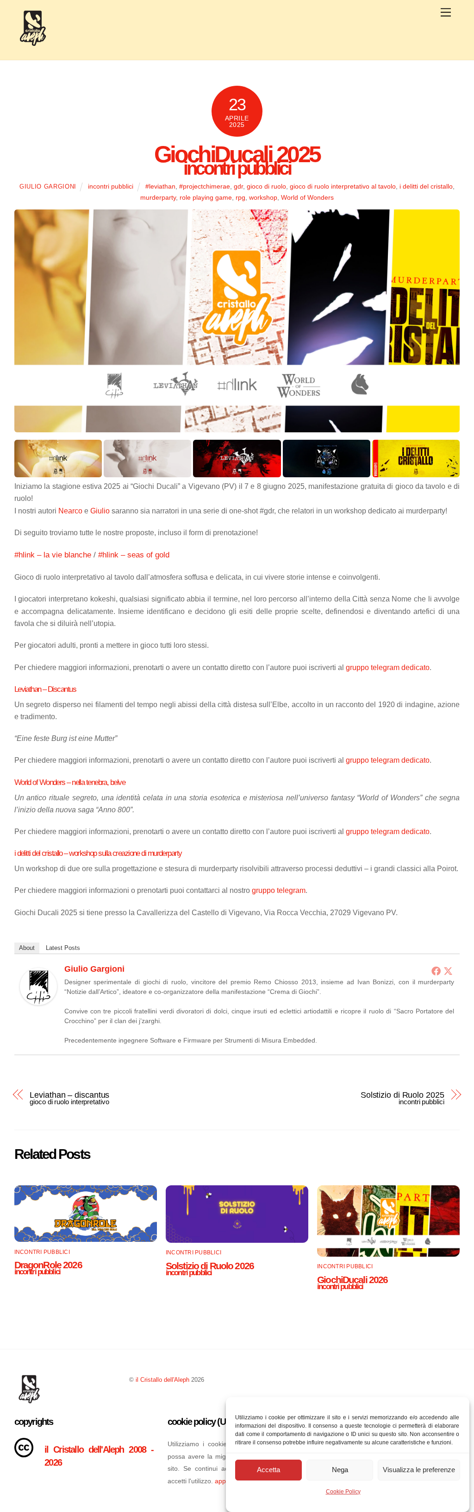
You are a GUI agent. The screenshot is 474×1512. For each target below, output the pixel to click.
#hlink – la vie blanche (52, 554)
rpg (240, 197)
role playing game (206, 197)
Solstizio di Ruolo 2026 (210, 1267)
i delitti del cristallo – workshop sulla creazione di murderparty (98, 853)
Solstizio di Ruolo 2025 (402, 1097)
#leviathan (160, 186)
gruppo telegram (279, 890)
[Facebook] (436, 970)
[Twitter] (448, 970)
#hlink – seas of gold (133, 554)
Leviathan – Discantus (45, 689)
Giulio (100, 511)
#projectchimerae (204, 186)
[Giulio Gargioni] (38, 1002)
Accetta (268, 1470)
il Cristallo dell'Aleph (162, 1379)
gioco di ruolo (266, 186)
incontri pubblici (110, 186)
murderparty (158, 197)
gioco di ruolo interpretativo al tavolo (343, 186)
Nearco (70, 511)
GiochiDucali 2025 (237, 156)
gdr (238, 186)
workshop (263, 197)
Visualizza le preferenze (419, 1470)
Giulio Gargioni (47, 186)
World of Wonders (307, 197)
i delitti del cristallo (426, 186)
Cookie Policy (343, 1491)
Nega (340, 1470)
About (27, 947)
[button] (58, 458)
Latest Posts (63, 947)
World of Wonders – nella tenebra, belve (69, 782)
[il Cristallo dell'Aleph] (32, 43)
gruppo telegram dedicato (388, 667)
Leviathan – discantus (69, 1097)
